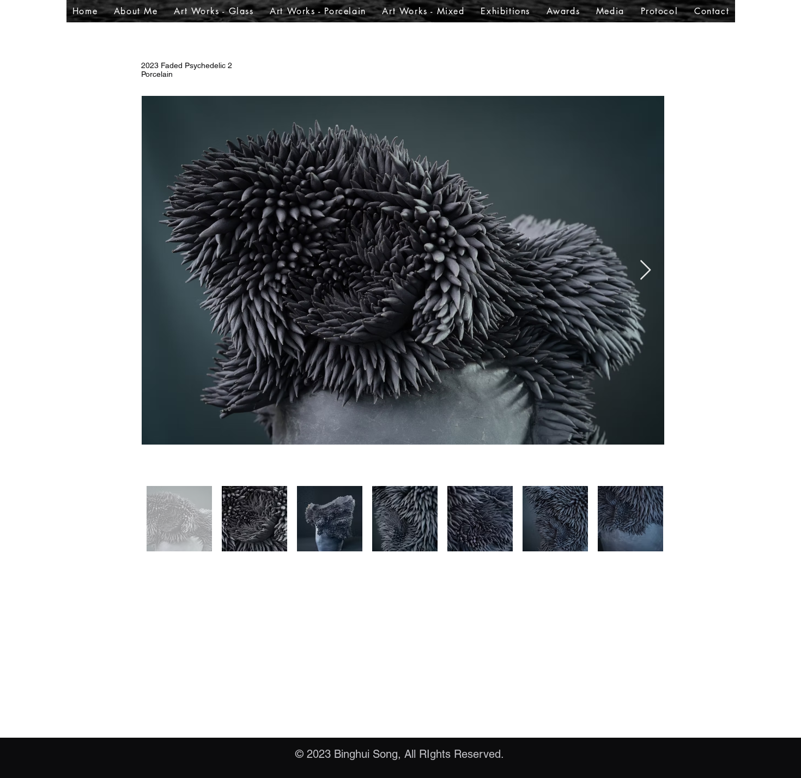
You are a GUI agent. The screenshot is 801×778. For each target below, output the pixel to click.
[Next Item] (645, 270)
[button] (214, 11)
